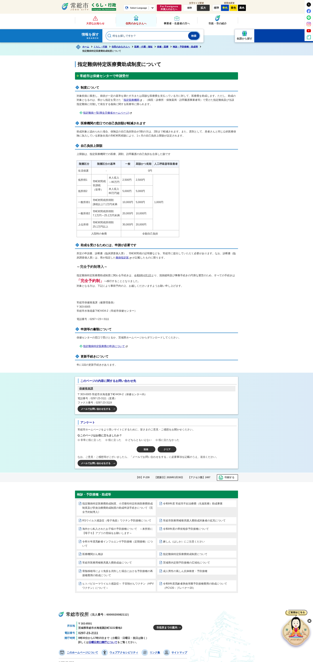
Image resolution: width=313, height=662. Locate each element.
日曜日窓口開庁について (103, 642)
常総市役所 (77, 614)
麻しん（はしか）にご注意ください (184, 541)
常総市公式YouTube (309, 31)
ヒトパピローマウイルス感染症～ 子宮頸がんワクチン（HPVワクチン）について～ (118, 585)
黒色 (242, 7)
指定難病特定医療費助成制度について (185, 554)
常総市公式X (309, 4)
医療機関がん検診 (92, 554)
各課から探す (244, 38)
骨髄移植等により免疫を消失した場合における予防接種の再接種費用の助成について (117, 573)
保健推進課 (86, 388)
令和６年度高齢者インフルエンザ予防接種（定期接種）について (117, 543)
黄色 (233, 7)
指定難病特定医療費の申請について (104, 346)
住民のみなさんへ (136, 23)
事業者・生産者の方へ (177, 23)
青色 (225, 7)
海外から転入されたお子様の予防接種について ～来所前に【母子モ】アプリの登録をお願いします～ (117, 530)
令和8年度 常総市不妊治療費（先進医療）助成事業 (193, 503)
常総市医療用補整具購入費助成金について (107, 562)
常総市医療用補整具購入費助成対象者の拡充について (194, 520)
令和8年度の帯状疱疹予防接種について (186, 528)
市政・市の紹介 (218, 23)
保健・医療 (162, 46)
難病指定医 (122, 257)
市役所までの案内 (166, 627)
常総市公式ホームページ (75, 6)
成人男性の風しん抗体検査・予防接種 (185, 571)
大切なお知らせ (95, 23)
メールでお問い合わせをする (96, 409)
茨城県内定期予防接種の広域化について (186, 562)
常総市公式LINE (309, 17)
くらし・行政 (104, 7)
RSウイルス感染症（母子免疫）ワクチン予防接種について (116, 520)
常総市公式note (309, 37)
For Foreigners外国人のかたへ (169, 7)
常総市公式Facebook (309, 11)
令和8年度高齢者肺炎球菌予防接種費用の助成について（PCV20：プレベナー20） (195, 585)
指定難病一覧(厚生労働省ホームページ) (106, 112)
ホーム (85, 46)
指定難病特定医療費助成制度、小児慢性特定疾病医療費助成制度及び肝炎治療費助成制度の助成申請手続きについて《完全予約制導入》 (117, 507)
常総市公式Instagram (309, 24)
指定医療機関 (131, 100)
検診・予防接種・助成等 (185, 46)
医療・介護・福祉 (143, 46)
